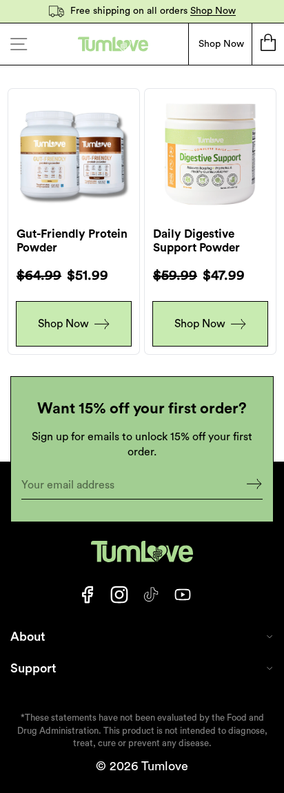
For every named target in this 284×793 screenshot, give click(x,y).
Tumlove (164, 766)
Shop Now (213, 11)
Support (33, 668)
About (27, 636)
